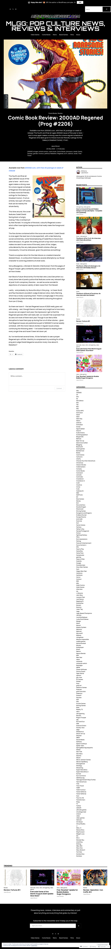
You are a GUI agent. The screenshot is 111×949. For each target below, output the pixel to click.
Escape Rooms (81, 517)
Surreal (78, 774)
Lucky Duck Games (82, 619)
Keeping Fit (80, 601)
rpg (77, 720)
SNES (78, 738)
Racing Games (81, 705)
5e (77, 399)
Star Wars (79, 754)
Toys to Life (80, 798)
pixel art (79, 685)
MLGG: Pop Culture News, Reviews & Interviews (55, 26)
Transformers (80, 800)
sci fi (65, 153)
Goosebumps (80, 565)
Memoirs (79, 629)
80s (77, 407)
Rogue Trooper (81, 718)
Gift (80, 2)
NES (77, 655)
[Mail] (10, 9)
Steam (78, 758)
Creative (79, 485)
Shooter (79, 736)
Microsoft (79, 633)
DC (77, 497)
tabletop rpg (80, 778)
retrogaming (79, 207)
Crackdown (80, 479)
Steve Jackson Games (83, 760)
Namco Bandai (81, 653)
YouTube (79, 852)
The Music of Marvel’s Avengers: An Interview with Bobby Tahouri (88, 267)
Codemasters (80, 467)
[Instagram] (15, 9)
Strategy (79, 766)
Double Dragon (81, 507)
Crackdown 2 (80, 481)
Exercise (79, 521)
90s (77, 409)
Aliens (78, 421)
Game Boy (79, 551)
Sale (77, 723)
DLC (77, 503)
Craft (78, 483)
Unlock (78, 814)
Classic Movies (81, 465)
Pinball (78, 681)
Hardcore (79, 573)
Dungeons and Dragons (84, 513)
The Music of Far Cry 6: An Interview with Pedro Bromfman (88, 239)
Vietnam (79, 820)
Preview (79, 697)
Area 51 (78, 431)
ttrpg (78, 802)
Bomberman (80, 451)
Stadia (78, 750)
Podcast (79, 689)
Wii (77, 836)
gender (35, 153)
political (47, 153)
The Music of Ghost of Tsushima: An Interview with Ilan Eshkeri (88, 294)
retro (86, 345)
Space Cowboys (81, 744)
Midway (78, 635)
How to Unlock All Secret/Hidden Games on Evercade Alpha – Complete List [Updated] (89, 210)
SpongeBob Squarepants (84, 748)
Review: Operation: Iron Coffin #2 (93, 891)
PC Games (79, 679)
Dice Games (80, 499)
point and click (81, 691)
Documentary (80, 505)
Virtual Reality (80, 824)
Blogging (79, 445)
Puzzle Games (81, 703)
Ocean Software (81, 669)
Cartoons (79, 457)
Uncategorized (81, 812)
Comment (59, 388)
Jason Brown (55, 146)
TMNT (78, 788)
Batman (78, 439)
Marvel (78, 625)
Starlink (78, 756)
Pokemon (79, 693)
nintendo (79, 661)
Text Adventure (81, 782)
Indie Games (80, 587)
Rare (77, 707)
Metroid (78, 631)
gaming (78, 557)
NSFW (78, 667)
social (75, 153)
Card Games (80, 455)
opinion (78, 675)
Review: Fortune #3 (83, 321)
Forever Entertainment (83, 543)
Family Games (80, 525)
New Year (79, 657)
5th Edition (80, 401)
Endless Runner (81, 515)
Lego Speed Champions (84, 613)
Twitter (78, 806)
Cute (78, 489)
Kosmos (78, 607)
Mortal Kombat (81, 643)
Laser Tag (79, 609)
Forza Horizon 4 (81, 545)
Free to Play (80, 549)
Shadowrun (80, 732)
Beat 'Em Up (80, 441)
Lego (78, 611)
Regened (60, 153)
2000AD (30, 151)
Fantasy (29, 153)
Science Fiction (81, 726)
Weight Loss (80, 834)
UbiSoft (78, 808)
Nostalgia (79, 665)
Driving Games (81, 511)
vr (77, 826)
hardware (79, 575)
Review (60, 113)
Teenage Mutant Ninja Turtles (86, 780)
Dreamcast (79, 509)
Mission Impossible (82, 639)
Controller (79, 477)
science (70, 153)
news (83, 345)
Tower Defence (81, 792)
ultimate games (81, 810)
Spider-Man (80, 746)
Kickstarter (80, 603)
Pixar (78, 683)
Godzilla (79, 561)
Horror (78, 577)
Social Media (80, 740)
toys (77, 796)
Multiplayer (80, 647)
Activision (79, 413)
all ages (35, 151)
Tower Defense (81, 794)
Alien (78, 417)
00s (77, 391)
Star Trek (79, 752)
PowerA (78, 695)
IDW (77, 581)
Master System (81, 627)
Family (80, 151)
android (78, 423)
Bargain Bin (80, 437)
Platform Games (81, 687)
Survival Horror (81, 776)
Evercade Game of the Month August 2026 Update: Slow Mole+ (88, 349)
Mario (78, 623)
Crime (78, 487)
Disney (78, 501)
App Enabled (80, 429)
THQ (77, 784)
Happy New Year (81, 571)
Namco (78, 651)
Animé (78, 427)
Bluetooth (79, 447)
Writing (78, 844)
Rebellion (53, 153)
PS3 (77, 699)
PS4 (77, 701)
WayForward (80, 832)
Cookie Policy (34, 945)
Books (78, 453)
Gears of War (80, 559)
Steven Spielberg (82, 762)
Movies (78, 645)
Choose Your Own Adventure (85, 461)
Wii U (78, 838)
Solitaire (79, 742)
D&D (77, 493)
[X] (13, 9)
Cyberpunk (80, 491)
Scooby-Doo (80, 728)
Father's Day (80, 529)
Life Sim (78, 615)
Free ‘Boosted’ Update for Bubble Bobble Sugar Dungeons (87, 377)
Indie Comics (80, 585)
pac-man (79, 677)
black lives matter (82, 443)
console (79, 475)
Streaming (79, 768)
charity (78, 459)
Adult (78, 415)
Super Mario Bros (81, 770)
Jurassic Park (80, 597)
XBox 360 (79, 846)
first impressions (81, 539)
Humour (41, 153)
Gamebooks (80, 555)
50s (77, 397)
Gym (77, 569)
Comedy (79, 469)
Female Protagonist (82, 531)
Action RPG (80, 411)
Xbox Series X (80, 850)
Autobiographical (82, 435)
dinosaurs (69, 151)
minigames (79, 637)
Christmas (79, 463)
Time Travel (80, 786)
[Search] (107, 9)
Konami (78, 605)
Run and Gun (80, 721)
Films (78, 537)
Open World (80, 673)
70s (77, 405)
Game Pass (80, 553)
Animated (79, 425)
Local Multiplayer (81, 617)
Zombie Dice (80, 854)
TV (77, 804)
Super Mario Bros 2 (82, 772)
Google (78, 563)
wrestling (79, 842)
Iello (77, 583)
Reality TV (79, 709)
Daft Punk (79, 495)
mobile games (80, 641)
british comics (43, 151)
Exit (77, 523)
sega (78, 730)
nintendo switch (81, 663)
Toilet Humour (81, 790)
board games (80, 449)
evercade (78, 345)
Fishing (78, 541)
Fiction (78, 533)
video (78, 816)
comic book (52, 151)
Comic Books (52, 113)
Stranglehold (80, 764)
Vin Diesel (79, 822)
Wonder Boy (80, 840)
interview (79, 589)
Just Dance (80, 599)
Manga (78, 621)
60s (77, 403)
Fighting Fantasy (81, 535)
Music (78, 236)
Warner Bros (80, 830)
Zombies (79, 856)
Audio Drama (80, 433)
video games (87, 207)
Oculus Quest (80, 671)
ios (77, 591)
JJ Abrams (79, 593)
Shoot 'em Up (80, 734)
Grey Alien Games (82, 567)
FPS (77, 547)
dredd (75, 151)
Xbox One (79, 848)
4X (77, 395)
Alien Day (79, 419)
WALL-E (78, 828)
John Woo (79, 595)
